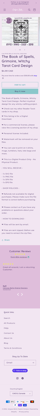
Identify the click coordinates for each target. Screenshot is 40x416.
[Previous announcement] (4, 3)
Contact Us (9, 333)
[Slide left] (15, 50)
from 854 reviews (19, 257)
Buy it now (20, 91)
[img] (20, 254)
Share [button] (7, 240)
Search (7, 318)
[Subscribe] (33, 362)
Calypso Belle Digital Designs (18, 409)
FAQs (6, 328)
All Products (9, 323)
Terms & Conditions (13, 348)
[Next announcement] (36, 3)
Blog (6, 343)
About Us (8, 338)
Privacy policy (24, 411)
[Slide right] (25, 50)
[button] (4, 9)
